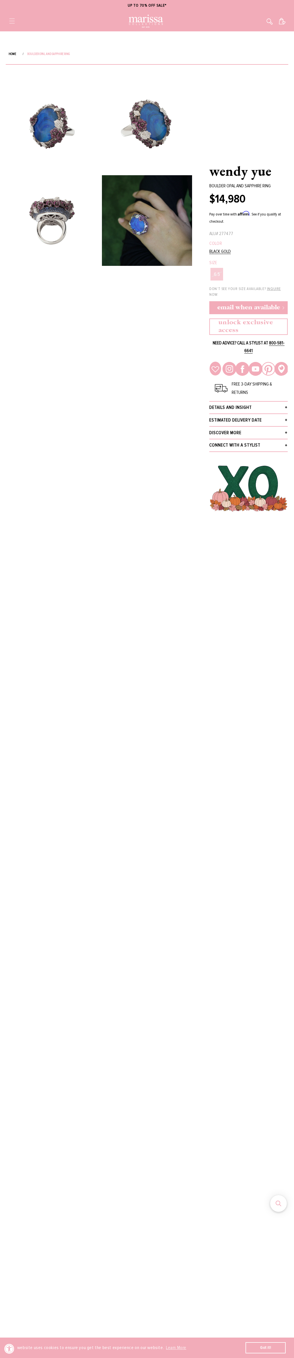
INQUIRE (274, 288)
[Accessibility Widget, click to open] (9, 1348)
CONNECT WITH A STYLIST (234, 445)
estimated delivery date (235, 420)
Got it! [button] (265, 1347)
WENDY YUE (240, 171)
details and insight (230, 407)
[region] (147, 5)
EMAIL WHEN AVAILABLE (248, 308)
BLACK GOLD (220, 251)
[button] (12, 21)
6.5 (217, 274)
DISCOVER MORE (225, 433)
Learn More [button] (176, 1348)
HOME (12, 54)
